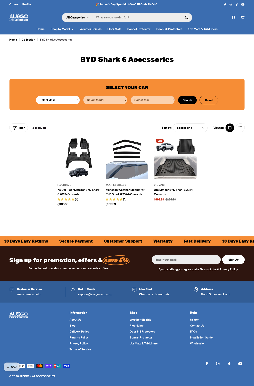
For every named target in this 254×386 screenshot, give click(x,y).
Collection (28, 39)
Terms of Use (208, 269)
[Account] (233, 17)
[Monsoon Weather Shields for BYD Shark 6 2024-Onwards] (127, 158)
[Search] (187, 17)
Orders (14, 4)
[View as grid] (229, 127)
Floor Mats (64, 184)
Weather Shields (116, 184)
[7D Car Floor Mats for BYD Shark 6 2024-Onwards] (78, 158)
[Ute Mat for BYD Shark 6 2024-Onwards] (175, 158)
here (28, 294)
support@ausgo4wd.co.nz (95, 294)
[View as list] (240, 127)
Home (13, 39)
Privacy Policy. (229, 269)
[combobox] (127, 17)
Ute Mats (159, 184)
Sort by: (166, 127)
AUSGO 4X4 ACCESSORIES (37, 376)
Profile (26, 4)
